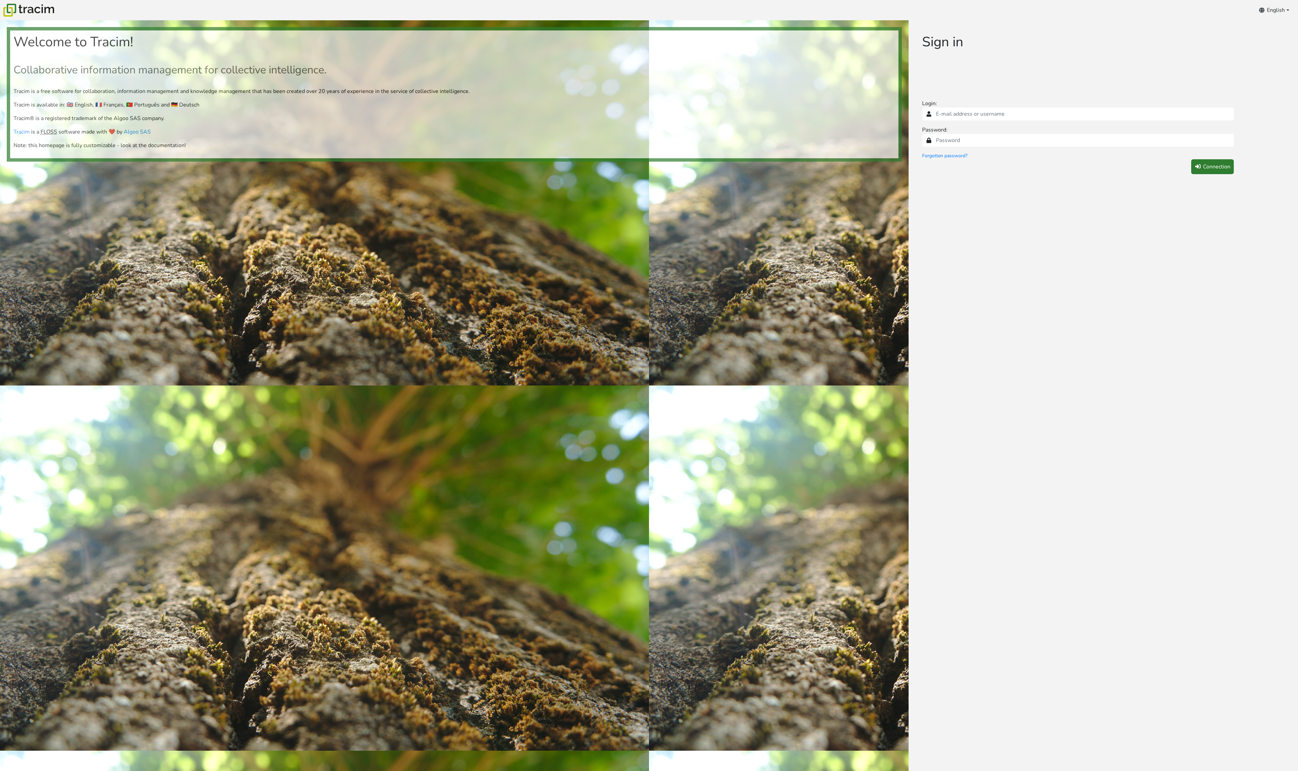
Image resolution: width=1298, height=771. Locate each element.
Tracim (22, 132)
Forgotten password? (944, 156)
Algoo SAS (137, 132)
